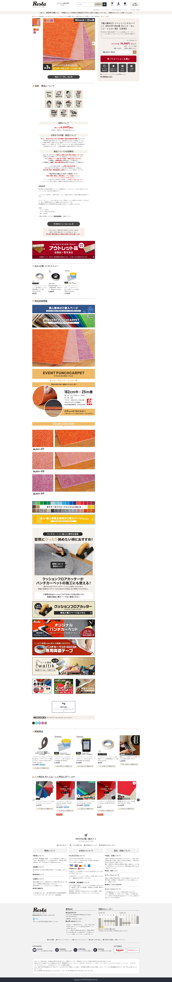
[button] (62, 4)
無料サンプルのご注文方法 (113, 884)
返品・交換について (112, 870)
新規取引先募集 (109, 939)
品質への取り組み (96, 939)
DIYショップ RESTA (38, 16)
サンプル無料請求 (104, 69)
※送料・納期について (130, 48)
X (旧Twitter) (81, 949)
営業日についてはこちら (64, 224)
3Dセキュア (76, 878)
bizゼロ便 (58, 894)
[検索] (105, 4)
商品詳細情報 (57, 216)
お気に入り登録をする (113, 69)
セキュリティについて (80, 939)
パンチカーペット (50, 16)
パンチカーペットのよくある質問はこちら (114, 74)
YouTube (39, 949)
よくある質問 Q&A (76, 845)
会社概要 (51, 939)
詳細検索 (97, 4)
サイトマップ (121, 939)
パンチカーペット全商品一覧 (65, 16)
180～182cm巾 (95, 16)
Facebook (101, 949)
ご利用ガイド (131, 69)
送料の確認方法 (38, 888)
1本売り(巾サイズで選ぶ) (82, 16)
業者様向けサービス (91, 845)
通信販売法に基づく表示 (108, 845)
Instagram (63, 949)
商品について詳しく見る (63, 77)
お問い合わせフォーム (74, 921)
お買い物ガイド (63, 845)
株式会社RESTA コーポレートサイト (43, 915)
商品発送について (39, 874)
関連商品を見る (107, 77)
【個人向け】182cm (108, 52)
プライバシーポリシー (64, 939)
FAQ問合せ (122, 69)
